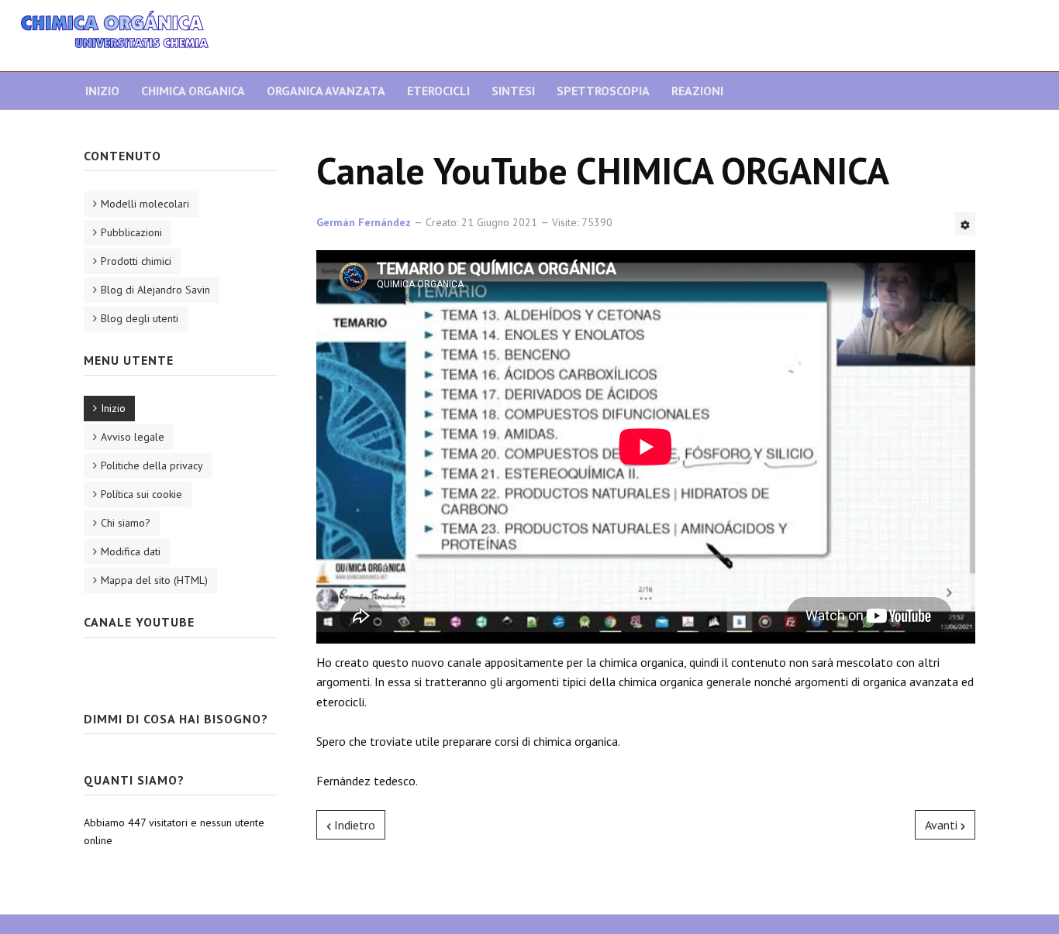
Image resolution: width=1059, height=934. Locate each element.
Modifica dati (130, 551)
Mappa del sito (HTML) (154, 580)
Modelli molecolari (145, 204)
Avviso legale (132, 437)
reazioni (697, 90)
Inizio (102, 90)
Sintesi (513, 90)
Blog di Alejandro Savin (155, 290)
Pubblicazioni (131, 232)
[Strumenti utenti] (965, 223)
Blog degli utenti (139, 318)
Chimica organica (193, 90)
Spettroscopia (603, 90)
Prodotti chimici (136, 261)
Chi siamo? (125, 523)
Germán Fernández (363, 222)
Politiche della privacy (152, 465)
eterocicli (438, 90)
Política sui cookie (141, 494)
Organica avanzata (326, 90)
